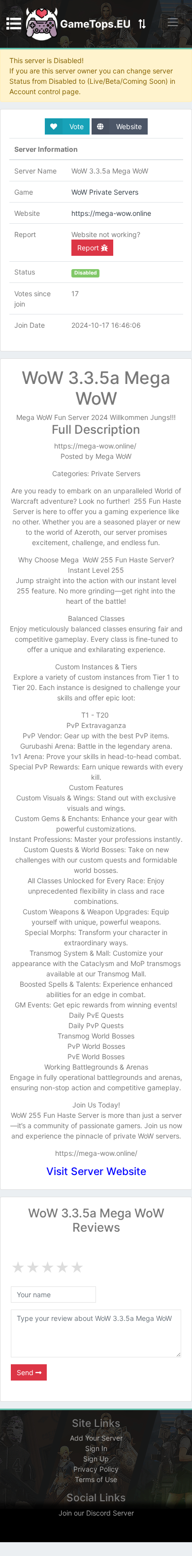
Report (89, 247)
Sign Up (96, 1458)
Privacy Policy (96, 1469)
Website (128, 126)
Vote (75, 126)
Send (26, 1372)
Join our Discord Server (96, 1513)
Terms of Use (96, 1479)
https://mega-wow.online (111, 213)
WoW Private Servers (104, 192)
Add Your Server (96, 1438)
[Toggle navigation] (173, 22)
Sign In (96, 1448)
